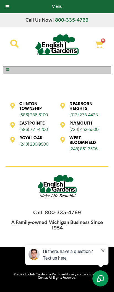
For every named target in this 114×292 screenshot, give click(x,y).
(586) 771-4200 (33, 130)
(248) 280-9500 (33, 144)
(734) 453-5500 (84, 130)
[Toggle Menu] (57, 70)
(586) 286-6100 (33, 115)
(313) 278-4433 (83, 115)
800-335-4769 (72, 20)
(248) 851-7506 (83, 149)
